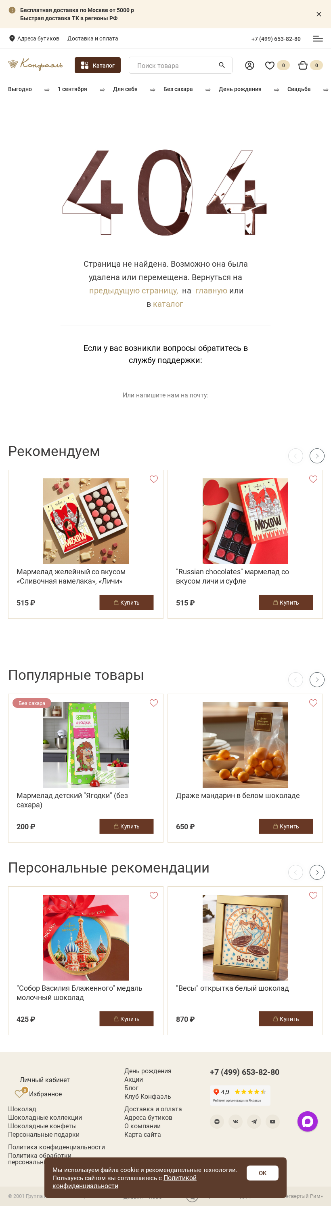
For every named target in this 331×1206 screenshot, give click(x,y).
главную (211, 290)
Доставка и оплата (92, 38)
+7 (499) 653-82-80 (276, 39)
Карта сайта (142, 1134)
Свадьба (299, 89)
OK (262, 1173)
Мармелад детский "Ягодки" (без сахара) (72, 800)
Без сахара (178, 89)
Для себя (125, 89)
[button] (317, 455)
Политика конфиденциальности (56, 1147)
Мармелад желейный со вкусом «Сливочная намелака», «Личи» (71, 576)
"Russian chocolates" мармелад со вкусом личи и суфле (232, 576)
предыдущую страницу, (133, 290)
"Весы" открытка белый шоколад (232, 988)
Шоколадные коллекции (45, 1117)
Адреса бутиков (38, 38)
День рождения (240, 89)
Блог (131, 1088)
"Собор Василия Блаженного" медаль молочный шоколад (79, 992)
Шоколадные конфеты (42, 1126)
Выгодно (20, 89)
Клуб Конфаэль (147, 1096)
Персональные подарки (44, 1134)
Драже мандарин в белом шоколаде (238, 795)
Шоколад (22, 1109)
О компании (142, 1126)
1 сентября (72, 89)
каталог (168, 303)
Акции (133, 1079)
